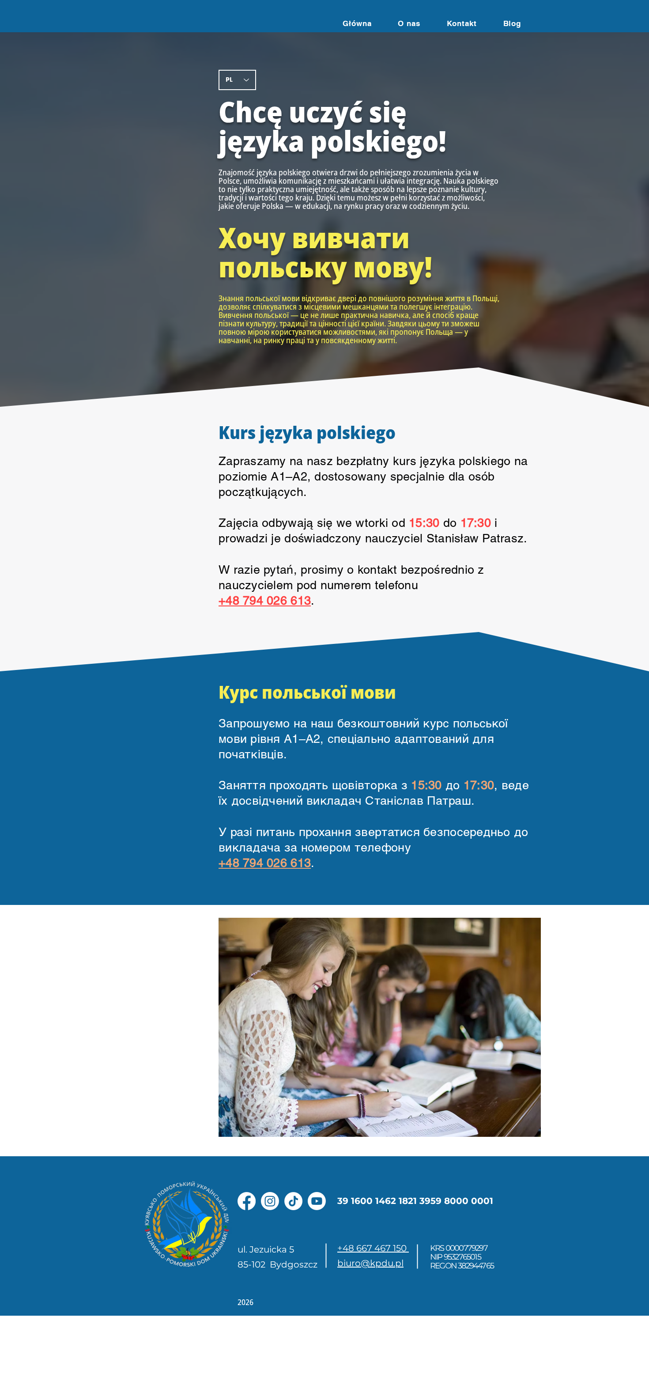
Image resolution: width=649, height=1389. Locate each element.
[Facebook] (247, 1201)
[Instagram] (270, 1201)
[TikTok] (293, 1201)
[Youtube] (317, 1201)
